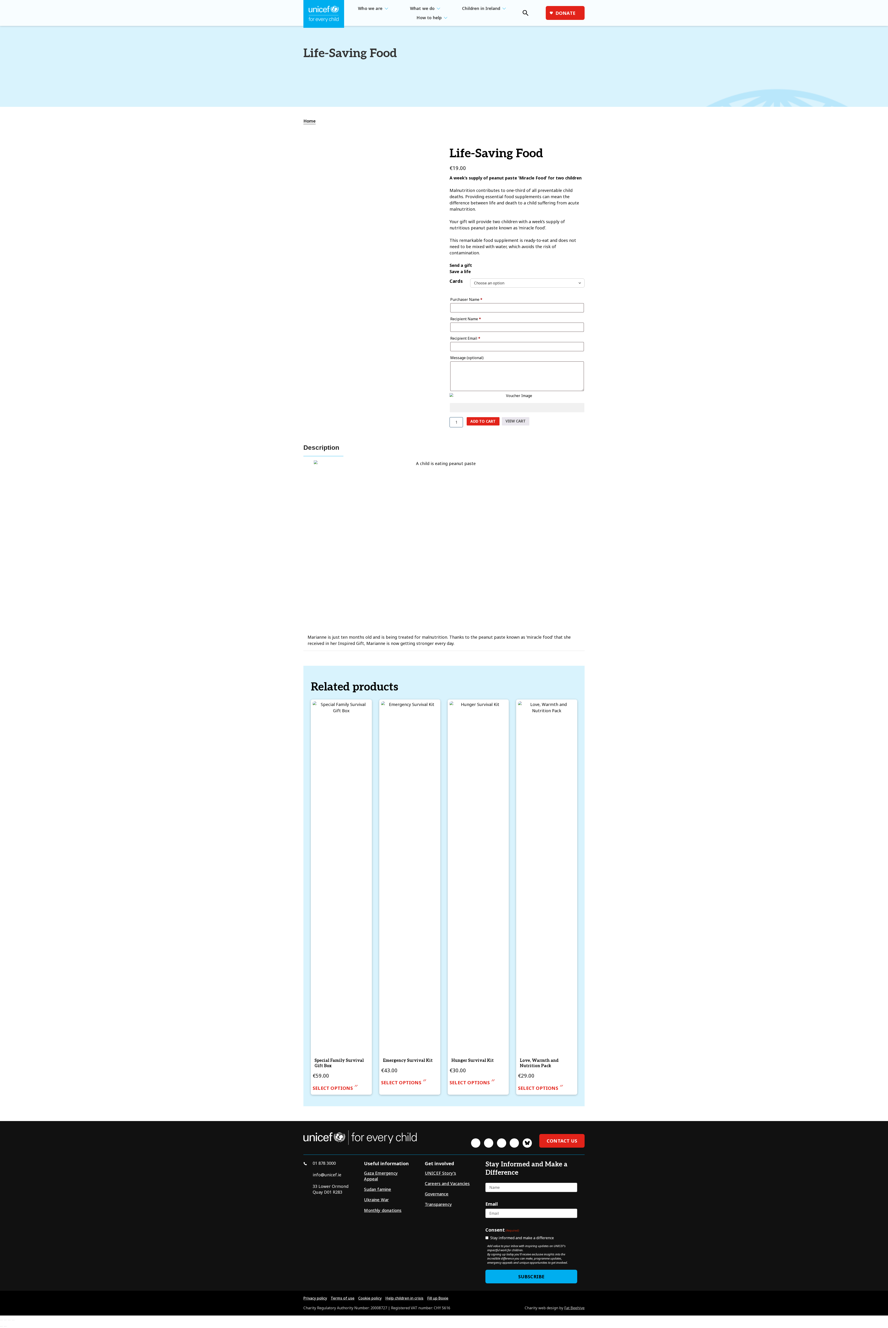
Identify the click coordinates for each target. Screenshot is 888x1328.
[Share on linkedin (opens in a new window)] (488, 1143)
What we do (422, 8)
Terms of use (343, 1298)
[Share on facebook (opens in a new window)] (475, 1143)
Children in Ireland (481, 8)
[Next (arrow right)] (5, 1326)
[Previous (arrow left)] (1, 1326)
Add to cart (483, 421)
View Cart (516, 421)
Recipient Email (465, 338)
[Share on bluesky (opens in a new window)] (527, 1143)
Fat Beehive (574, 1307)
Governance (437, 1194)
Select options (333, 1088)
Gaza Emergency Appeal (381, 1176)
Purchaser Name (466, 299)
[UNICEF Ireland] (323, 14)
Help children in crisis (404, 1298)
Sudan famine (377, 1189)
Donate (565, 13)
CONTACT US (562, 1141)
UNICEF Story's (440, 1173)
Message (467, 357)
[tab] (312, 121)
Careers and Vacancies (447, 1183)
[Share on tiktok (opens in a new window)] (514, 1143)
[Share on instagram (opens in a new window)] (501, 1143)
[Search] (525, 14)
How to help (429, 17)
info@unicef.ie (327, 1174)
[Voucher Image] (517, 395)
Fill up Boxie (437, 1298)
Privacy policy (315, 1298)
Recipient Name (465, 318)
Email (491, 1204)
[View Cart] (540, 13)
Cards (456, 281)
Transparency (438, 1204)
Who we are (370, 8)
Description (321, 447)
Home (309, 121)
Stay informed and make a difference (522, 1237)
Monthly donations (382, 1210)
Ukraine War (376, 1199)
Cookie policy (370, 1298)
